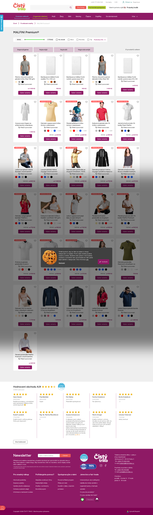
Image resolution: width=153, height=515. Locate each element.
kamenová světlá (19, 316)
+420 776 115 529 (123, 470)
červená (16, 177)
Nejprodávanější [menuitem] (84, 50)
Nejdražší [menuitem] (63, 50)
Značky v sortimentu (42, 486)
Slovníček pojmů (40, 489)
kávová (55, 82)
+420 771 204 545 (97, 2)
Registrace (136, 2)
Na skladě (61, 39)
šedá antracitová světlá (45, 131)
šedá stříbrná (74, 177)
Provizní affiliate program (66, 480)
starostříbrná (45, 82)
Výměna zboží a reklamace (21, 486)
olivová (106, 131)
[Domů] (15, 23)
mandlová (16, 82)
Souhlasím (105, 261)
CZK (116, 2)
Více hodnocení (20, 442)
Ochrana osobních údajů (21, 489)
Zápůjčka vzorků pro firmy (43, 480)
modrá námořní (19, 177)
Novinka (81, 39)
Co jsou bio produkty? (87, 492)
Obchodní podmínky (19, 480)
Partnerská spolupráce (97, 7)
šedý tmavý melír (19, 82)
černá (23, 82)
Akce (72, 39)
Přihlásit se (65, 455)
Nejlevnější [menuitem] (43, 50)
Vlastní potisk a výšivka (117, 7)
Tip (91, 39)
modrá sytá (55, 131)
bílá (42, 82)
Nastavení (62, 263)
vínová (51, 131)
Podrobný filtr (98, 40)
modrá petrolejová (128, 177)
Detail (25, 93)
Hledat (70, 7)
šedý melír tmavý (23, 316)
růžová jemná (48, 316)
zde (87, 259)
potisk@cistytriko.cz (126, 472)
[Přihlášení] (127, 2)
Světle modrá (125, 131)
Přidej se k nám (62, 483)
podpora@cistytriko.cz (126, 463)
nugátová (51, 82)
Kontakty (109, 2)
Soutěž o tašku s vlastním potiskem (66, 487)
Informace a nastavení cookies (23, 492)
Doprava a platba (18, 483)
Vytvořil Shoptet (134, 511)
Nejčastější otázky (41, 483)
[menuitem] (22, 16)
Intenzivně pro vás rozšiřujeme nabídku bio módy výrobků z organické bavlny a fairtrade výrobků (89, 484)
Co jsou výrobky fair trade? (88, 495)
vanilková (71, 131)
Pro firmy (80, 7)
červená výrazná (48, 131)
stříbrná (96, 131)
